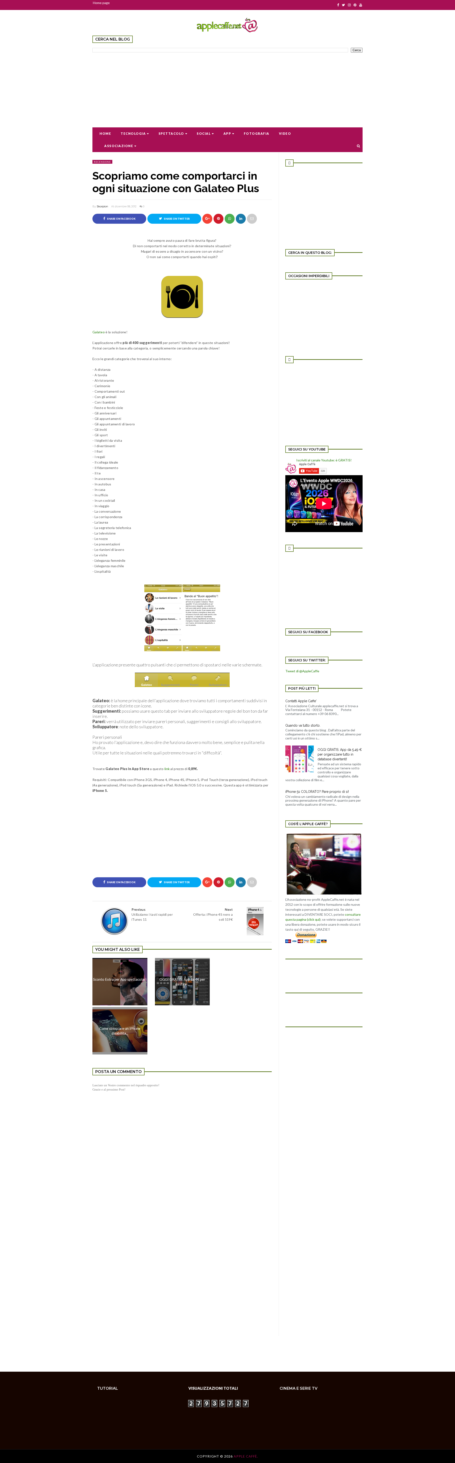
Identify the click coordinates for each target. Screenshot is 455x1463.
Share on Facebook (121, 218)
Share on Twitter (176, 218)
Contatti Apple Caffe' (301, 701)
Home (105, 133)
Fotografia (256, 133)
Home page (101, 3)
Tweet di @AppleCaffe (302, 671)
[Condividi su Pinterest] (252, 219)
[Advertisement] (227, 87)
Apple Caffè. (246, 1456)
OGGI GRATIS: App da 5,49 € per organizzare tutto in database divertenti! (340, 754)
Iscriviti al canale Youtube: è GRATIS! (324, 460)
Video (285, 133)
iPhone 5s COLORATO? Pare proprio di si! (317, 792)
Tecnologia (133, 133)
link (167, 769)
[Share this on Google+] (207, 219)
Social (204, 133)
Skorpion (102, 206)
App (227, 133)
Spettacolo (171, 133)
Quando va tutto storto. (302, 725)
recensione (102, 161)
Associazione (118, 146)
